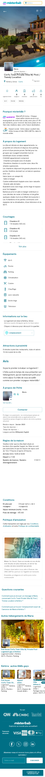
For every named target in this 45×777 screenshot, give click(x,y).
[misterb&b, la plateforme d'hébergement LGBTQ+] (11, 2)
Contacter (22, 409)
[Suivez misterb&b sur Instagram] (26, 744)
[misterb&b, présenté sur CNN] (6, 714)
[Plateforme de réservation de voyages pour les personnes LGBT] (22, 723)
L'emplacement (15, 333)
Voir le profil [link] (7, 403)
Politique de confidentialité (29, 526)
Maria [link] (24, 392)
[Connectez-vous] (41, 11)
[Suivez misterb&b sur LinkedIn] (33, 744)
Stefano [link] (22, 676)
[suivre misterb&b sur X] (19, 744)
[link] (8, 72)
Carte (20, 82)
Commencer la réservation (33, 773)
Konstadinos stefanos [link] (38, 676)
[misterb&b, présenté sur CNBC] (21, 714)
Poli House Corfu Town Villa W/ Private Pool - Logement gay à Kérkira (19, 650)
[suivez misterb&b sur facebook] (12, 744)
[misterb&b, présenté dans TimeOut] (36, 714)
